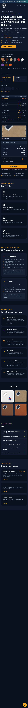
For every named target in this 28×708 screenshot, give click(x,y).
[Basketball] (10, 64)
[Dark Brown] (7, 59)
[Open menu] (24, 5)
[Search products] (21, 5)
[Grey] (14, 59)
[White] (22, 59)
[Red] (18, 59)
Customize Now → (14, 166)
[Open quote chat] (25, 705)
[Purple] (2, 64)
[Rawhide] (11, 59)
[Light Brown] (2, 59)
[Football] (6, 64)
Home (2, 11)
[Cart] (17, 5)
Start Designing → (8, 46)
